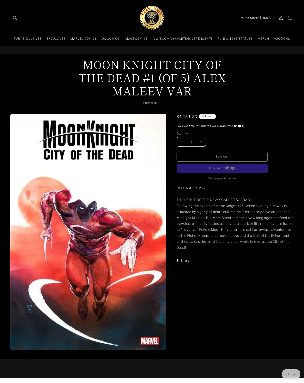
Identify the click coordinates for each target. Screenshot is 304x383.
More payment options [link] (222, 178)
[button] (14, 17)
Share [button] (185, 260)
